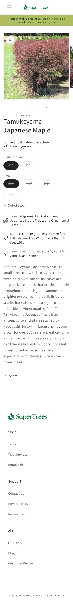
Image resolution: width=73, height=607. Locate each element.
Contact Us (16, 493)
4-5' (31, 184)
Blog (11, 553)
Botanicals (16, 465)
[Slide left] (27, 107)
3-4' (13, 184)
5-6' (49, 184)
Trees (12, 444)
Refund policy (55, 595)
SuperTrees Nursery (30, 595)
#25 (30, 166)
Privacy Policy (18, 504)
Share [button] (13, 376)
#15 (13, 166)
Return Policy (18, 514)
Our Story (15, 543)
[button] (9, 7)
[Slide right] (46, 107)
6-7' (13, 195)
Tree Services (18, 454)
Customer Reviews (21, 563)
